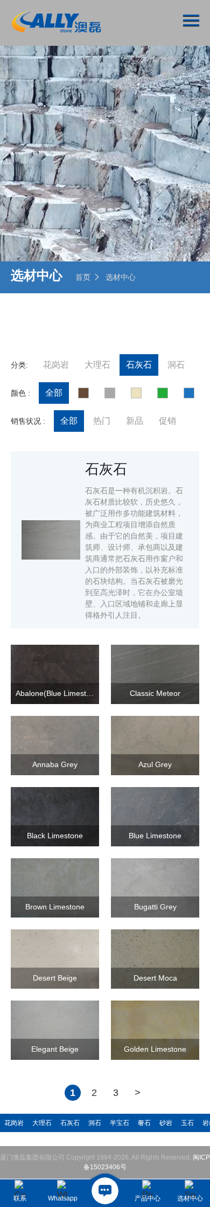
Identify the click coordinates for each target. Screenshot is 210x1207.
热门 (101, 420)
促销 (167, 420)
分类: (19, 365)
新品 (134, 420)
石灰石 (139, 364)
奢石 (144, 1123)
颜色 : (20, 393)
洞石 (176, 364)
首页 (82, 277)
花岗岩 (56, 364)
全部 (53, 392)
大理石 (97, 364)
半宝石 (119, 1123)
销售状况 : (28, 421)
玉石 (187, 1123)
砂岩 (165, 1123)
